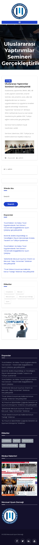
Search (11, 204)
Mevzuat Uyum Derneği (26, 297)
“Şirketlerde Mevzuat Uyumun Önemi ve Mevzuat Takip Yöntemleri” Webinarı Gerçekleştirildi (19, 261)
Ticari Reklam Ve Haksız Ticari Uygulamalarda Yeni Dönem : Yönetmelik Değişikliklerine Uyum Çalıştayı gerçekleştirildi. (19, 364)
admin (20, 158)
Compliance (9, 292)
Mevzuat (19, 292)
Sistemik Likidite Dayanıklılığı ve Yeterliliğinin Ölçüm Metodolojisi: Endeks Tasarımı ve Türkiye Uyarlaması (19, 238)
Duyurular (11, 158)
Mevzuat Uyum (10, 297)
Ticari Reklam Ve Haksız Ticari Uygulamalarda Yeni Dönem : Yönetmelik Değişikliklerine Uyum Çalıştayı (19, 381)
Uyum (7, 301)
